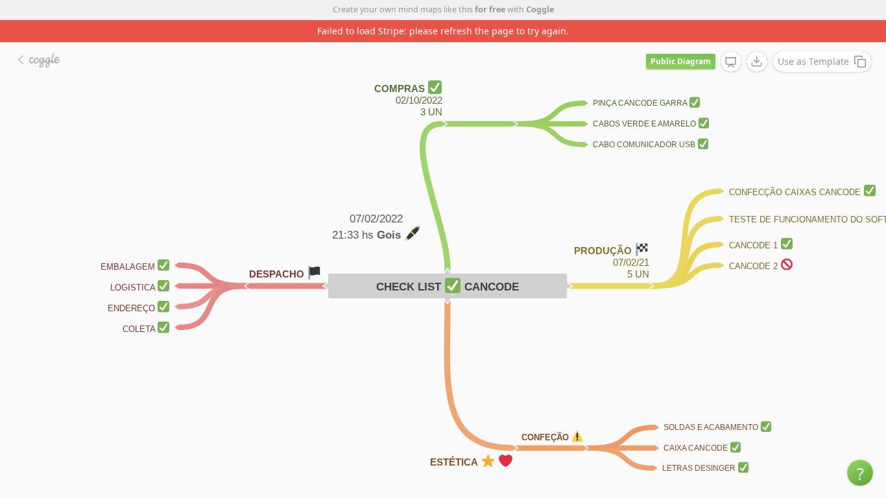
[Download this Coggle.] (757, 61)
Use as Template (813, 61)
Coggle (540, 9)
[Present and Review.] (731, 62)
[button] (860, 473)
